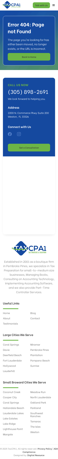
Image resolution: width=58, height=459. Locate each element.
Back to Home (29, 56)
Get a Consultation (29, 147)
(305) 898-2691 (28, 91)
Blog (33, 312)
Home (6, 312)
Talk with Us (41, 5)
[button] (53, 5)
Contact (35, 318)
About (6, 318)
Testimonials (10, 323)
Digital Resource (35, 455)
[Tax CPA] (10, 134)
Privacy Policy (45, 448)
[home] (11, 5)
